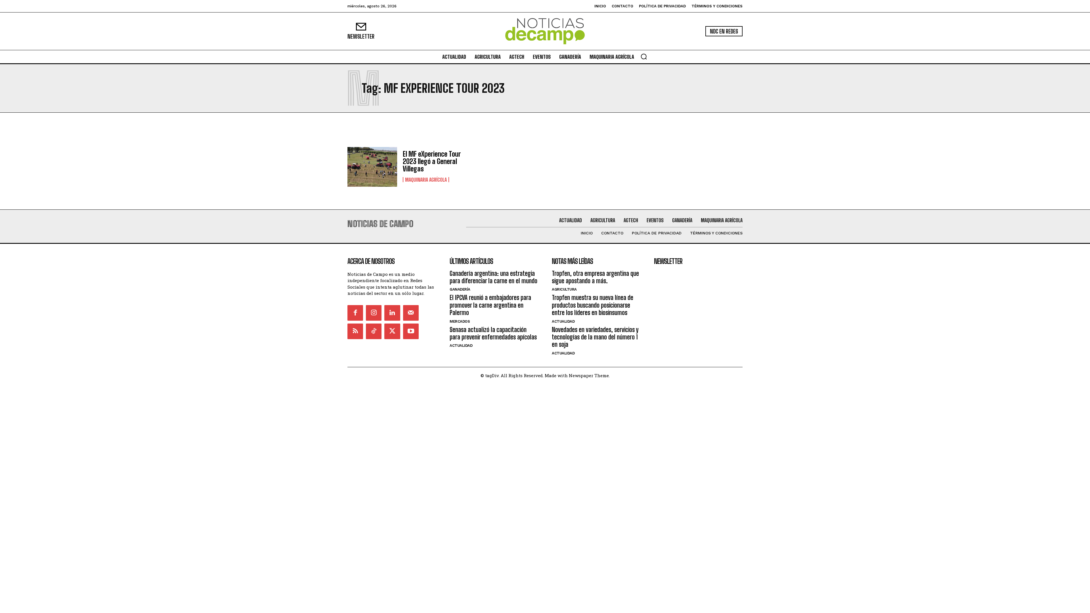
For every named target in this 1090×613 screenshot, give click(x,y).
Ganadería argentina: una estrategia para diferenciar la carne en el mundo (493, 277)
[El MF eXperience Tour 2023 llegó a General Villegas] (372, 167)
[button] (644, 56)
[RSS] (355, 331)
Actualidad (461, 345)
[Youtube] (411, 331)
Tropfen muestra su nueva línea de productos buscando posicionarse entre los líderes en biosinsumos (592, 305)
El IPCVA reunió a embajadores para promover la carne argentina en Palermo (490, 305)
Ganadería (460, 289)
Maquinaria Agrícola (426, 179)
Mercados (460, 321)
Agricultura (564, 289)
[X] (392, 331)
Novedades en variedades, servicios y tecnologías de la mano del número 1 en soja (595, 337)
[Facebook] (355, 313)
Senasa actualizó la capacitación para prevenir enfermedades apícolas (493, 333)
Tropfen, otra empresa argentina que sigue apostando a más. (595, 277)
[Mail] (411, 313)
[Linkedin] (392, 313)
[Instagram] (374, 313)
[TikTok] (374, 331)
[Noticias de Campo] (545, 31)
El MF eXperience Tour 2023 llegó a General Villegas (431, 161)
